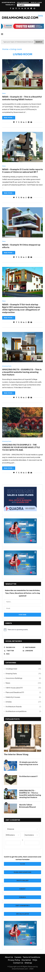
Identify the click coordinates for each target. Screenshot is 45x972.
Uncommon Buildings (23, 678)
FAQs (34, 960)
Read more (8, 117)
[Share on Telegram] (28, 122)
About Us (9, 957)
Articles (23, 702)
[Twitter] (19, 8)
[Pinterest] (28, 8)
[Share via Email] (31, 122)
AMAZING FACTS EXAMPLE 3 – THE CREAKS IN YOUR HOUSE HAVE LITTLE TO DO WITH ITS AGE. (21, 447)
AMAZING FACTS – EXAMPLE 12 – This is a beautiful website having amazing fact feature (22, 372)
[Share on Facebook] (16, 122)
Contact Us (18, 963)
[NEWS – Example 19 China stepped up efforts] (22, 222)
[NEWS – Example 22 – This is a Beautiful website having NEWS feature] (22, 74)
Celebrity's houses (23, 697)
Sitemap (28, 963)
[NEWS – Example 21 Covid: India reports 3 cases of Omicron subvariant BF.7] (22, 147)
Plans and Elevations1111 (23, 692)
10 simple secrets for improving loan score (28, 763)
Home (5, 49)
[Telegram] (31, 8)
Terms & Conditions (31, 957)
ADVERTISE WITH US (8, 2)
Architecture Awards (23, 707)
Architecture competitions (23, 711)
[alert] (22, 629)
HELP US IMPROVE (23, 2)
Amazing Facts (23, 674)
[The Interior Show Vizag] (22, 738)
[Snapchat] (25, 8)
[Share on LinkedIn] (23, 122)
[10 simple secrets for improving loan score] (10, 766)
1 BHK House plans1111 (23, 688)
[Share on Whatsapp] (26, 122)
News (23, 683)
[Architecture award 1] (10, 780)
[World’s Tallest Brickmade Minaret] (10, 808)
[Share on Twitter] (19, 122)
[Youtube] (13, 8)
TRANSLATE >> (10, 5)
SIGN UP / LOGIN (36, 2)
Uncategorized (23, 669)
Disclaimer (26, 960)
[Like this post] (14, 122)
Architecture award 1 (28, 776)
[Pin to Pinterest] (21, 122)
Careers (17, 957)
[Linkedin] (22, 8)
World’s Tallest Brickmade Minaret (27, 806)
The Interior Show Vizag (16, 754)
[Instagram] (16, 8)
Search (38, 42)
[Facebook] (10, 8)
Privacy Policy (14, 960)
